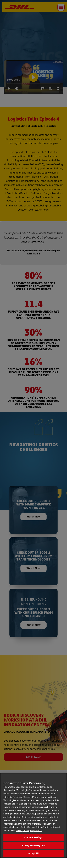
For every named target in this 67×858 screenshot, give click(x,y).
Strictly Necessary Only (33, 845)
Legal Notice (36, 830)
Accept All (33, 853)
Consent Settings (33, 837)
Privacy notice (22, 830)
